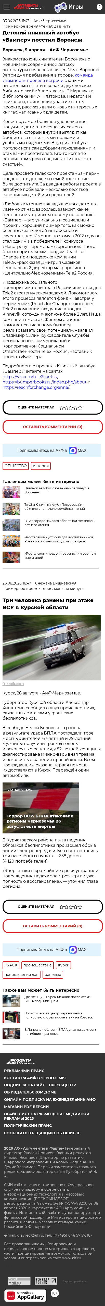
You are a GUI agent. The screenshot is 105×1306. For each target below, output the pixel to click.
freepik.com (13, 683)
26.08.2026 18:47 (17, 583)
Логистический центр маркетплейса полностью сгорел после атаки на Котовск (58, 1015)
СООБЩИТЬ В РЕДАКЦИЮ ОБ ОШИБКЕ (42, 1133)
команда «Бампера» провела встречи (48, 78)
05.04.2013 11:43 (16, 21)
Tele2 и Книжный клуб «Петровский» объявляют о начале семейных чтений (54, 507)
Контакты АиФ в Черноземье (35, 1078)
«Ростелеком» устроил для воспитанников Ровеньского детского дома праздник (58, 539)
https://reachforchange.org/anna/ (36, 387)
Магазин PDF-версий (26, 1106)
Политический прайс (28, 1125)
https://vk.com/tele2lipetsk (30, 376)
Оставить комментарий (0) (52, 427)
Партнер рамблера (74, 1281)
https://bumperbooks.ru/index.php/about (45, 382)
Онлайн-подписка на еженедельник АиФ (50, 1099)
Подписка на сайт (24, 1085)
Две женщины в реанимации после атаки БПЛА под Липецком (57, 999)
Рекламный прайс (24, 1070)
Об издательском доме (30, 1092)
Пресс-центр (62, 1085)
